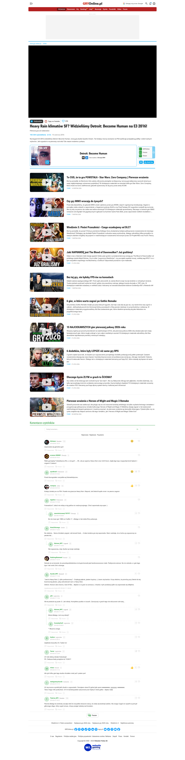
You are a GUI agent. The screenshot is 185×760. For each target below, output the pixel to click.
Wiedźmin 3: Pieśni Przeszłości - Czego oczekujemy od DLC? (92, 232)
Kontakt (126, 736)
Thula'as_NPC (54, 698)
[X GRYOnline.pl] (82, 729)
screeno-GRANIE (55, 455)
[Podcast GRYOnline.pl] (89, 729)
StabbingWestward (56, 557)
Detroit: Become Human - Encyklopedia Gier (83, 155)
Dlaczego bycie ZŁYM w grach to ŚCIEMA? (92, 382)
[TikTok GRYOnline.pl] (86, 729)
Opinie (105, 9)
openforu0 (53, 471)
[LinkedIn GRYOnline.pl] (92, 729)
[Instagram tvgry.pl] (112, 729)
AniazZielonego (55, 527)
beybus (52, 637)
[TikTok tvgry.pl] (108, 729)
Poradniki (112, 9)
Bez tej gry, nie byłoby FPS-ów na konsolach (92, 282)
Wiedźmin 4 (115, 723)
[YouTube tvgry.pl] (105, 729)
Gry (77, 9)
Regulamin (58, 736)
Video (119, 9)
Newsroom (71, 9)
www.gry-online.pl (35, 44)
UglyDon (53, 500)
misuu (52, 667)
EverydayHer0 (58, 623)
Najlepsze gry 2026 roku (82, 723)
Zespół (115, 736)
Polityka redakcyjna (70, 736)
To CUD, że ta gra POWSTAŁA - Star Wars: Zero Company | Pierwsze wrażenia (92, 182)
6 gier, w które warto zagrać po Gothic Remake (92, 307)
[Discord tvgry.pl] (115, 729)
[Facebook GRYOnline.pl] (75, 729)
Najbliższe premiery (127, 723)
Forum (125, 9)
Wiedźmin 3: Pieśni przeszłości (61, 723)
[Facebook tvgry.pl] (118, 729)
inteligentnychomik (56, 681)
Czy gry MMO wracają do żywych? (92, 207)
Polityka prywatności (84, 736)
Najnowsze (84, 435)
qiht (51, 596)
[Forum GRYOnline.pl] (96, 729)
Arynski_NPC (54, 574)
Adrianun (53, 441)
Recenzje (98, 9)
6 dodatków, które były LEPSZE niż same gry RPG (92, 357)
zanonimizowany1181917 (62, 513)
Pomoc (132, 736)
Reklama (108, 736)
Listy (90, 9)
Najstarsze (92, 435)
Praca (120, 736)
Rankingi (83, 9)
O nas (52, 736)
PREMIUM (61, 9)
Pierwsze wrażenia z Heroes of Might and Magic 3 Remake (92, 407)
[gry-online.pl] (92, 3)
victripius (53, 486)
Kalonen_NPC (58, 543)
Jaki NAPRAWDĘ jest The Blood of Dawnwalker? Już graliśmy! (92, 257)
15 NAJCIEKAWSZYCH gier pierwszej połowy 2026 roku (92, 332)
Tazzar (52, 651)
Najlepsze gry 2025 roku (100, 723)
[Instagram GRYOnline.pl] (79, 729)
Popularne (100, 435)
